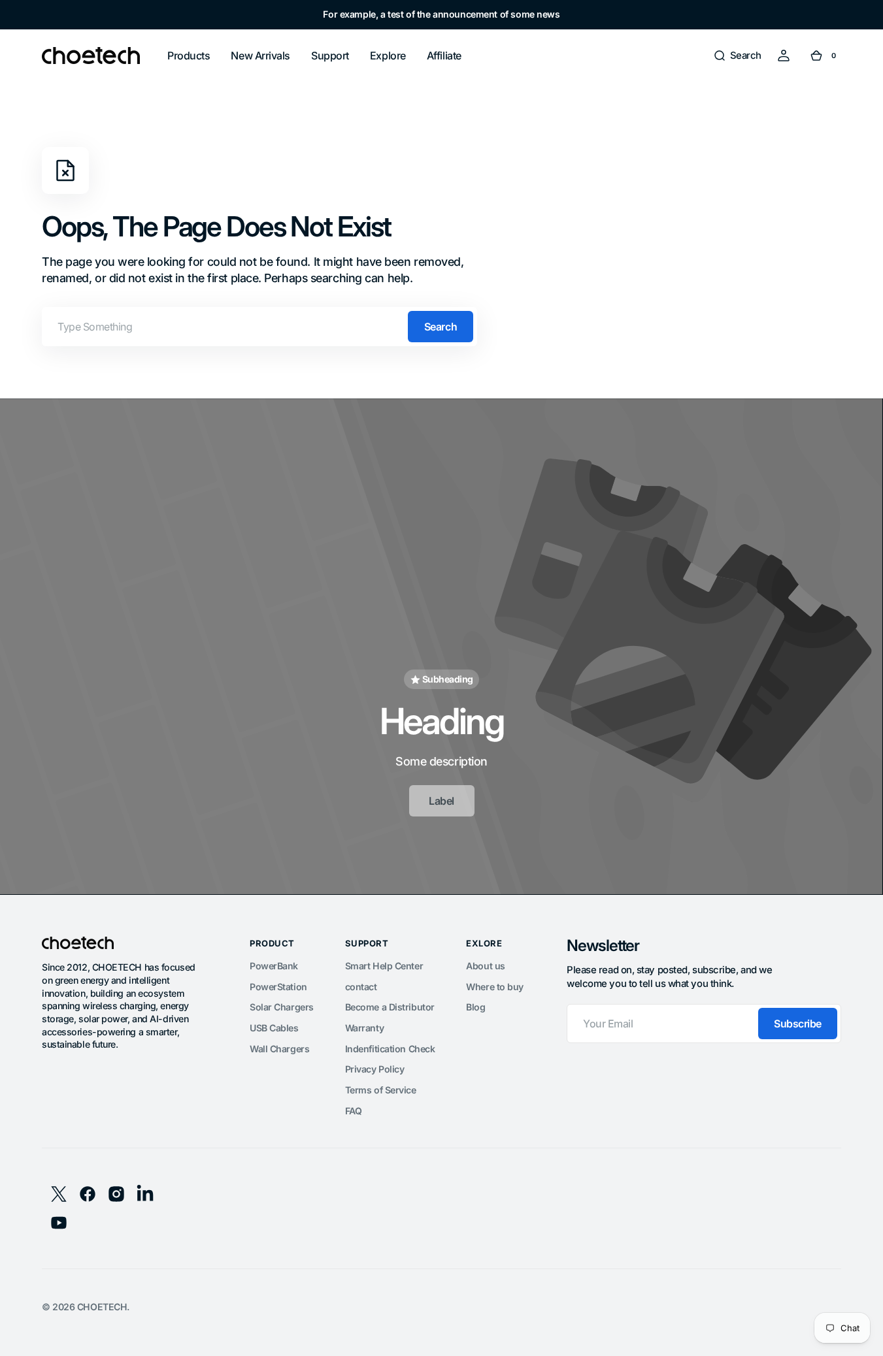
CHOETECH (102, 1306)
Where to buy (495, 986)
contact (361, 986)
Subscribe (798, 1023)
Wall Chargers (279, 1048)
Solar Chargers (282, 1006)
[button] (737, 55)
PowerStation (278, 986)
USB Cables (274, 1027)
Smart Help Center (384, 965)
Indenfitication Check (390, 1048)
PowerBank (274, 965)
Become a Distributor (390, 1006)
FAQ (353, 1110)
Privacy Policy (375, 1068)
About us (485, 965)
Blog (475, 1006)
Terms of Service (380, 1089)
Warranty (364, 1027)
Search (440, 326)
